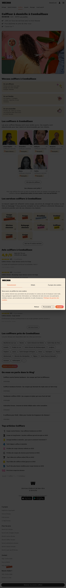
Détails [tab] (33, 285)
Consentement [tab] (11, 285)
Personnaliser (47, 306)
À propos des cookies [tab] (54, 285)
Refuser (36, 306)
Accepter (59, 306)
